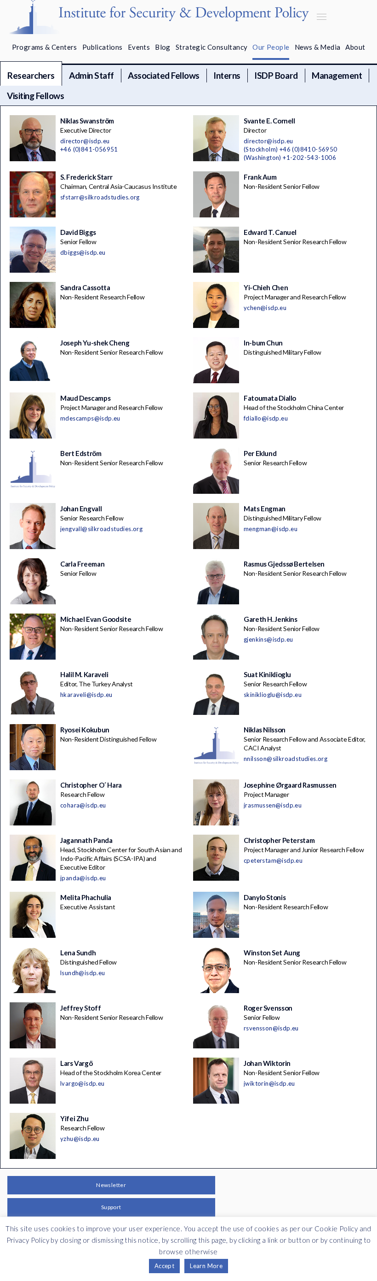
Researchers (31, 75)
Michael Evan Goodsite (95, 619)
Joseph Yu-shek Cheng (95, 343)
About (355, 47)
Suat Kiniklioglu (267, 674)
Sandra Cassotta (85, 287)
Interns (226, 75)
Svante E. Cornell (269, 121)
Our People (270, 47)
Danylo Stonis (265, 897)
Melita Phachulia (85, 897)
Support (111, 1207)
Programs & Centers (44, 47)
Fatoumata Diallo (270, 398)
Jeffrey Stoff (80, 1008)
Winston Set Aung (272, 952)
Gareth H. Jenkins (270, 619)
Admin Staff (91, 75)
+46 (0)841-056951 (89, 149)
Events (139, 47)
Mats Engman (265, 508)
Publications (102, 47)
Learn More (206, 1265)
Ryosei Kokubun (84, 729)
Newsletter (111, 1185)
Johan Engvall (81, 508)
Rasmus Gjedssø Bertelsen (284, 564)
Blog (163, 47)
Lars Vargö (76, 1063)
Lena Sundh (78, 952)
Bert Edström (81, 453)
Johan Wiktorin (267, 1063)
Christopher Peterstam (279, 840)
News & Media (318, 47)
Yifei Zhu (74, 1118)
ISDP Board (275, 75)
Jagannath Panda (86, 840)
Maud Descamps (85, 398)
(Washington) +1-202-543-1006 (290, 157)
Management (337, 75)
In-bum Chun (263, 343)
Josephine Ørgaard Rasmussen (290, 785)
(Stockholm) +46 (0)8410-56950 (290, 149)
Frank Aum (260, 177)
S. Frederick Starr (86, 177)
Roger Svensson (268, 1008)
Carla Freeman (82, 564)
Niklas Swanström (87, 121)
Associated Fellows (163, 75)
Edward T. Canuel (270, 232)
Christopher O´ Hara (91, 785)
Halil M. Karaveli (84, 674)
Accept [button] (164, 1265)
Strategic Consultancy (211, 47)
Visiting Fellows (35, 95)
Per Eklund (260, 453)
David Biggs (78, 232)
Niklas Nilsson (265, 729)
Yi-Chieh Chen (266, 287)
